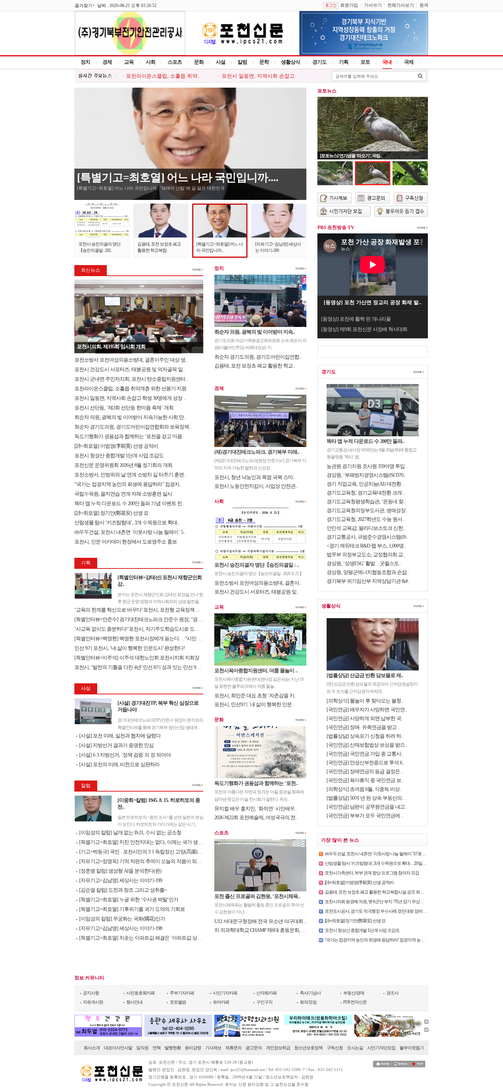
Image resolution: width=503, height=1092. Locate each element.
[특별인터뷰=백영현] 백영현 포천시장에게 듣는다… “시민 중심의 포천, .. (150, 638)
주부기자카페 (182, 993)
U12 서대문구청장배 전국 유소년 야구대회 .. (260, 921)
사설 (220, 62)
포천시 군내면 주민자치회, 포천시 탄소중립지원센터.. (130, 379)
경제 (107, 62)
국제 (409, 62)
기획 (343, 62)
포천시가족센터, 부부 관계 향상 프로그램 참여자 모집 (372, 873)
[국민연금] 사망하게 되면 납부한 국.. (365, 718)
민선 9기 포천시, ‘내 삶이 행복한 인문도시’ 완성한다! (129, 648)
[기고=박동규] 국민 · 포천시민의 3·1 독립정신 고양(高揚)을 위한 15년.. (152, 852)
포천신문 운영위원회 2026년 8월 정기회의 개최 (123, 465)
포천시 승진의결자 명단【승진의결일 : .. (256, 565)
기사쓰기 (373, 5)
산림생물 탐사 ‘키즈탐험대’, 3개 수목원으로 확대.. (126, 522)
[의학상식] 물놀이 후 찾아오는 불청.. (365, 701)
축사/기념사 (310, 993)
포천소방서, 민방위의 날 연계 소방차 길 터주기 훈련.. (130, 475)
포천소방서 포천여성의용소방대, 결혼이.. (257, 583)
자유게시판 (93, 1002)
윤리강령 (193, 1047)
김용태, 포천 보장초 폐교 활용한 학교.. (254, 366)
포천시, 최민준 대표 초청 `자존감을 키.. (255, 695)
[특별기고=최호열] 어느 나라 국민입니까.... (177, 177)
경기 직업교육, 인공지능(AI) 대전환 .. (365, 484)
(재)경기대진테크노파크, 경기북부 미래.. (256, 452)
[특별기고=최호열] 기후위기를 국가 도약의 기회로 (132, 909)
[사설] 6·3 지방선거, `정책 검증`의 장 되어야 (124, 755)
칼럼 (242, 62)
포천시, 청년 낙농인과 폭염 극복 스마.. (254, 477)
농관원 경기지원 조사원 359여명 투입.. (367, 466)
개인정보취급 (278, 1047)
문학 (264, 62)
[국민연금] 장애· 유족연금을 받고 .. (363, 727)
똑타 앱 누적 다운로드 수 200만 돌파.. (365, 441)
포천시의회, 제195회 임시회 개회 (111, 346)
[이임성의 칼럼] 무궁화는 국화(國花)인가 (122, 919)
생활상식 (290, 62)
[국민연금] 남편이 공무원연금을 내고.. (367, 807)
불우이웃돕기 (412, 1047)
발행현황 (173, 1047)
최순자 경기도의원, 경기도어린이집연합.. (257, 357)
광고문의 (254, 1047)
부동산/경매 (353, 993)
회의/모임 (308, 1002)
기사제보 (213, 1047)
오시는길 (355, 1047)
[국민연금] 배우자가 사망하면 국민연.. (367, 709)
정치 (85, 62)
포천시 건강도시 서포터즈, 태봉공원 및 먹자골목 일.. (129, 369)
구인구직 (264, 1002)
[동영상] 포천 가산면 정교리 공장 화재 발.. (373, 302)
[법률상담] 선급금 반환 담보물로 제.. (365, 675)
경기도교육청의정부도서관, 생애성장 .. (368, 510)
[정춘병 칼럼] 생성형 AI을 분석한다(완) (120, 871)
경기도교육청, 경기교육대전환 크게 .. (366, 493)
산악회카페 (266, 993)
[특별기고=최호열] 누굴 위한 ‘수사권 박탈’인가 (128, 899)
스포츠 (175, 62)
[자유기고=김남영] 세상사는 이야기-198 (120, 928)
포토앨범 (178, 1002)
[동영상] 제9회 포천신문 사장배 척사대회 (364, 329)
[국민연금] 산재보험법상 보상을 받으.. (367, 745)
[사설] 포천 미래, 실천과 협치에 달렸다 (120, 736)
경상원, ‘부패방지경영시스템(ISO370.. (366, 475)
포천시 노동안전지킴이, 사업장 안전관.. (256, 486)
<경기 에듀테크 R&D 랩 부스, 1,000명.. (366, 546)
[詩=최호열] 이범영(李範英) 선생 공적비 (116, 446)
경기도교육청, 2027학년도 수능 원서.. (365, 519)
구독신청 (335, 1047)
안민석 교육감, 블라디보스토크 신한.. (366, 528)
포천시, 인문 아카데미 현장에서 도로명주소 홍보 (125, 542)
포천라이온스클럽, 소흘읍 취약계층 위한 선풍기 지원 (130, 388)
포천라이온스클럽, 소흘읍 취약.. (163, 76)
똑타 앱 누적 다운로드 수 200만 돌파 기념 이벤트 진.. (129, 503)
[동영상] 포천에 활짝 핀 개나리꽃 (356, 319)
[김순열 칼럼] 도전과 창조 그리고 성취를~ (123, 890)
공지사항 (91, 993)
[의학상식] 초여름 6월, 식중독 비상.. (364, 789)
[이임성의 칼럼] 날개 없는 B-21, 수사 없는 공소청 (130, 832)
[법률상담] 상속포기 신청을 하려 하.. (365, 736)
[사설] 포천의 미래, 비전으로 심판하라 (119, 764)
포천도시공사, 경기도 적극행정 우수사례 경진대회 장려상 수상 (380, 911)
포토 (365, 62)
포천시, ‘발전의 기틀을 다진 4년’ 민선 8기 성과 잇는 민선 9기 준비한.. (146, 667)
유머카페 (221, 1002)
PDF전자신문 (355, 1002)
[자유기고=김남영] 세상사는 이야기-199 (120, 880)
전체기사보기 (400, 5)
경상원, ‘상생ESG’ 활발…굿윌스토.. (364, 563)
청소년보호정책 (308, 1047)
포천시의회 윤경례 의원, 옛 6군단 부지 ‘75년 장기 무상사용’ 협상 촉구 (385, 901)
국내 (387, 62)
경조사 (392, 993)
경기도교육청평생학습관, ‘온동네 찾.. (366, 501)
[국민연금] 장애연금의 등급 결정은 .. (365, 771)
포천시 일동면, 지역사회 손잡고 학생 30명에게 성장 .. (130, 398)
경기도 (319, 62)
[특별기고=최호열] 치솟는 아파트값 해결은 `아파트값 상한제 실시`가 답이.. (157, 938)
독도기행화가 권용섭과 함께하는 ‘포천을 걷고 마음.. (129, 436)
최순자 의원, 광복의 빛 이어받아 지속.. (254, 332)
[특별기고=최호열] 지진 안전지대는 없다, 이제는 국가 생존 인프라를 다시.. (157, 842)
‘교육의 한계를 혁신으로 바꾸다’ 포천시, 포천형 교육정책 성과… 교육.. (148, 610)
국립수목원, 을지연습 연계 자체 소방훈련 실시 (123, 494)
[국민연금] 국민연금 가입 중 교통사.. (365, 754)
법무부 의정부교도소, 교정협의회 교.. (366, 554)
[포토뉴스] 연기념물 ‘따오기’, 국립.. (350, 155)
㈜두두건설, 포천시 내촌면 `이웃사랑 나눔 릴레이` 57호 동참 (377, 853)
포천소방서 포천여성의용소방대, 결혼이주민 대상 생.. (130, 360)
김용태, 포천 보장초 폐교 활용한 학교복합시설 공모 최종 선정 (379, 892)
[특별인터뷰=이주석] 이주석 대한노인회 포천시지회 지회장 (136, 658)
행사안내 (134, 1002)
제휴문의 (233, 1047)
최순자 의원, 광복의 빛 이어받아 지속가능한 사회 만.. (130, 417)
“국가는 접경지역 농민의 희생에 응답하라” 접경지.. (128, 484)
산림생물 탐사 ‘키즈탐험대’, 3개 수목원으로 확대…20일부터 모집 (382, 863)
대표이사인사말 (118, 1047)
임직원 (142, 1047)
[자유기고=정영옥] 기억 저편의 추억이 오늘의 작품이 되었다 (142, 861)
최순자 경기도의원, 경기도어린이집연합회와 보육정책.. (132, 427)
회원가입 (349, 5)
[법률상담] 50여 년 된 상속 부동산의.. (365, 798)
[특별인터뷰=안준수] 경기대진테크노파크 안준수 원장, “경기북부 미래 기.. (152, 619)
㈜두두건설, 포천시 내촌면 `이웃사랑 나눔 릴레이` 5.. (129, 532)
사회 (150, 62)
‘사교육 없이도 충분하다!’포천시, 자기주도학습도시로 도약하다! (142, 629)
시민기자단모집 (381, 1047)
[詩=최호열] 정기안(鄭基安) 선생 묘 (112, 513)
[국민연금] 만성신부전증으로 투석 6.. (365, 762)
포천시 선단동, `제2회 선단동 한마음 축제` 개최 (123, 408)
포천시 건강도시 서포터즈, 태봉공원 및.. (256, 592)
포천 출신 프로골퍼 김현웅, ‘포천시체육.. (257, 896)
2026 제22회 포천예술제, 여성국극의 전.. (256, 817)
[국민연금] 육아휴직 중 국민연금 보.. (365, 780)
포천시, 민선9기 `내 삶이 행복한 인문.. (254, 704)
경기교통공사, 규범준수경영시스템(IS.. (367, 537)
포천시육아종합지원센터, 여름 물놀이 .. (256, 670)
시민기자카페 (225, 993)
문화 (199, 62)
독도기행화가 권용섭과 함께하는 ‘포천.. (256, 783)
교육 (129, 62)
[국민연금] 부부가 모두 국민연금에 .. (365, 815)
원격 (423, 5)
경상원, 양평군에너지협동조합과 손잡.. (368, 572)
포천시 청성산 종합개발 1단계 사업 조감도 (118, 455)
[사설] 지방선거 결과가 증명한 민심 (116, 745)
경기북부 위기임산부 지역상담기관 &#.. (368, 581)
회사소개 (92, 1047)
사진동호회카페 (140, 993)
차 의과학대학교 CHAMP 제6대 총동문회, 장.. (261, 930)
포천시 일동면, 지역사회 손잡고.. (260, 76)
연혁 (156, 1047)
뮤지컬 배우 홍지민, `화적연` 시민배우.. (255, 808)
